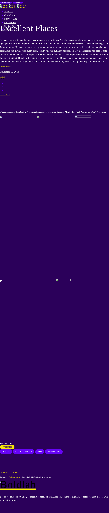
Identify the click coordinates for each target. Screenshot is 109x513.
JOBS (40, 451)
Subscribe (18, 2)
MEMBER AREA (54, 451)
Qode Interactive (5, 67)
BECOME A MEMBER (23, 451)
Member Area (6, 2)
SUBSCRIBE (7, 447)
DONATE (5, 451)
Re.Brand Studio (14, 477)
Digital (2, 77)
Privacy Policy (5, 472)
